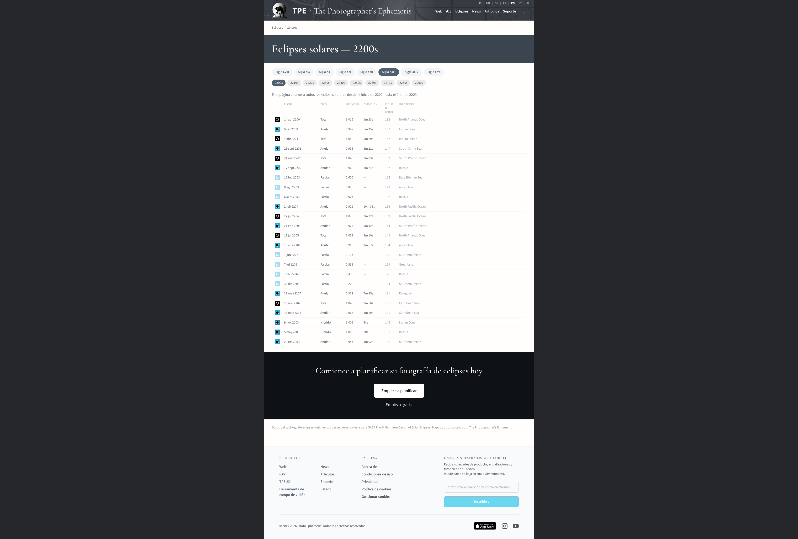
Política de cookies (377, 489)
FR (504, 3)
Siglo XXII (366, 72)
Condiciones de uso (377, 474)
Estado (325, 489)
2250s (357, 82)
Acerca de (369, 466)
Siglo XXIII (388, 72)
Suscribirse (481, 501)
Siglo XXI (345, 72)
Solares (292, 27)
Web (438, 11)
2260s (372, 82)
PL (528, 3)
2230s (325, 82)
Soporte (509, 11)
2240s (341, 82)
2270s (388, 82)
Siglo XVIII (282, 72)
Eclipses (461, 11)
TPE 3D (285, 481)
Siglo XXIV (411, 72)
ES (513, 3)
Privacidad (370, 481)
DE (496, 3)
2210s (294, 82)
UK (488, 3)
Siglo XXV (433, 72)
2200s (279, 82)
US (480, 3)
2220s (310, 82)
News (476, 11)
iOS (449, 11)
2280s (403, 82)
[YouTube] (516, 526)
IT (520, 3)
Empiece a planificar (399, 391)
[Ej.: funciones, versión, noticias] (522, 11)
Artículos (492, 11)
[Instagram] (504, 526)
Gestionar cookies (376, 496)
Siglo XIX (304, 72)
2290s (419, 82)
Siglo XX (324, 72)
